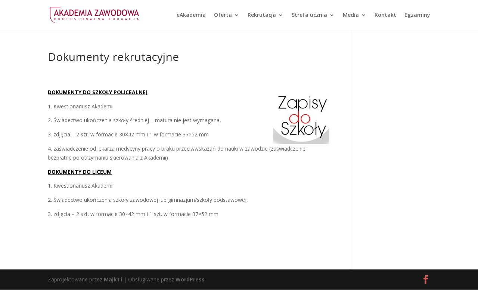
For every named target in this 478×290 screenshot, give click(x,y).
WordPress (190, 279)
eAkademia (191, 15)
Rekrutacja (262, 15)
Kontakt (385, 15)
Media (351, 15)
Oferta (223, 15)
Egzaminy (417, 15)
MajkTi (113, 279)
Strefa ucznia (309, 15)
